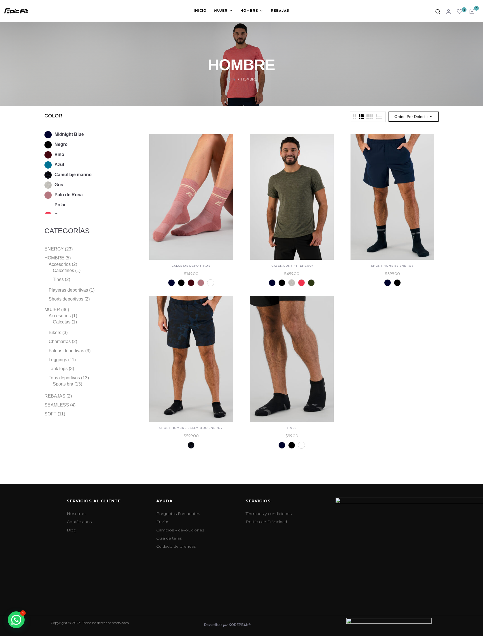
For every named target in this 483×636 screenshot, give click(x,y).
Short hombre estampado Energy (191, 428)
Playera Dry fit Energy (291, 266)
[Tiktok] (399, 590)
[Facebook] (352, 590)
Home (230, 79)
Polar (60, 204)
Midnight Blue (69, 134)
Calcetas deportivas (191, 266)
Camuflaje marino (73, 174)
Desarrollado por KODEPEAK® (227, 625)
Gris (59, 184)
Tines (292, 428)
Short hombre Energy (392, 266)
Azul (59, 164)
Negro (61, 144)
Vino (59, 154)
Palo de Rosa (69, 194)
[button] (474, 10)
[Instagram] (375, 590)
